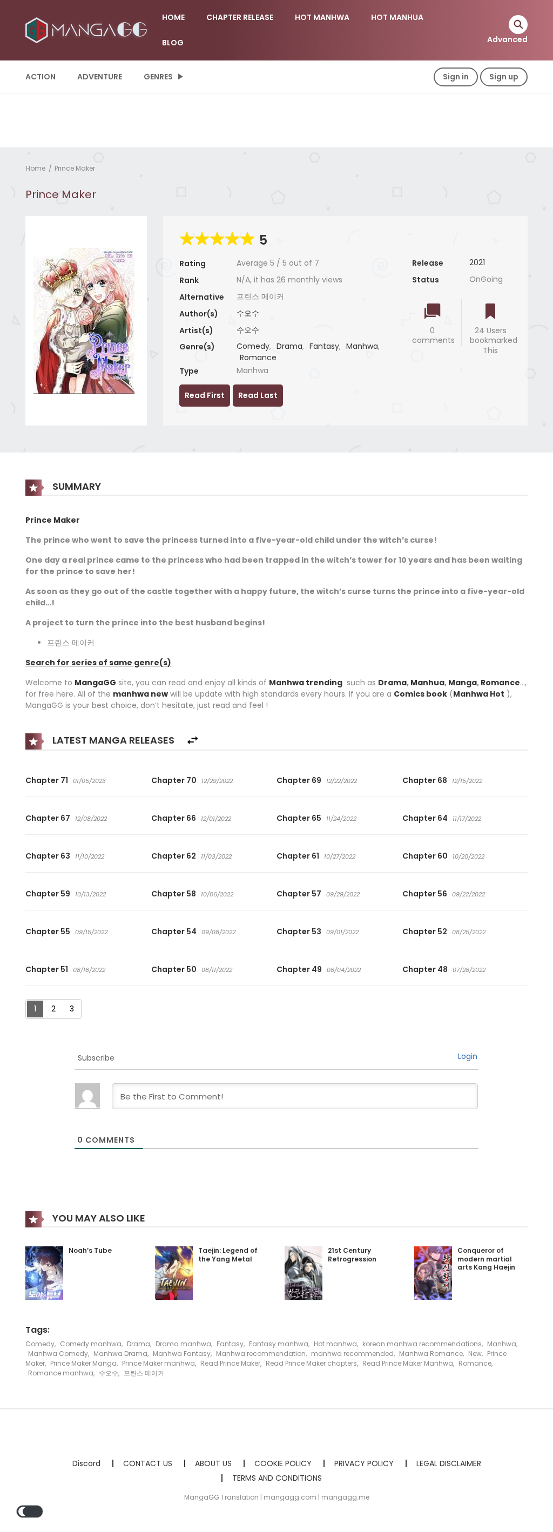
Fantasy (324, 346)
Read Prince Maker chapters (311, 1363)
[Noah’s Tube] (44, 1272)
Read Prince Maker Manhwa (407, 1363)
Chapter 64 (425, 818)
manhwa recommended (352, 1353)
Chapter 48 (425, 969)
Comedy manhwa (91, 1343)
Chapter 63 (47, 856)
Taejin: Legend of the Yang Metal (228, 1255)
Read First (205, 395)
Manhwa (362, 346)
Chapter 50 (174, 969)
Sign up (503, 76)
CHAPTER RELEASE (239, 17)
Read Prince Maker (230, 1363)
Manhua (427, 682)
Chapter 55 (47, 931)
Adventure (99, 76)
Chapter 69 (298, 780)
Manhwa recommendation (261, 1353)
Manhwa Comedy (58, 1353)
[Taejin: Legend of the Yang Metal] (174, 1272)
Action (40, 76)
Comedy (253, 346)
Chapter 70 (174, 780)
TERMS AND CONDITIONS (277, 1478)
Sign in (456, 76)
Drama (289, 346)
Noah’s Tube (90, 1250)
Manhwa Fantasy (182, 1353)
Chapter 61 (297, 856)
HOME (173, 17)
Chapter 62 (173, 856)
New (475, 1353)
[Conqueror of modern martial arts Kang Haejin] (433, 1272)
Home (35, 168)
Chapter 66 (173, 818)
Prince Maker (75, 168)
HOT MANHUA (397, 17)
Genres (158, 76)
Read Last (258, 395)
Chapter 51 (46, 969)
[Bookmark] (490, 312)
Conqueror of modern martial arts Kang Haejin (486, 1259)
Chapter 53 (298, 931)
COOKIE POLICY (283, 1463)
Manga (462, 682)
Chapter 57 (298, 893)
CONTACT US (147, 1463)
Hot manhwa (335, 1343)
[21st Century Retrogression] (303, 1272)
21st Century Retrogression (352, 1255)
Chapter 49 (299, 969)
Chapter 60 (425, 856)
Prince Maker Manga (83, 1363)
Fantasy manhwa (278, 1343)
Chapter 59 (47, 893)
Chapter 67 (47, 818)
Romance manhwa (60, 1373)
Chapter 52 (424, 931)
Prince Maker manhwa (158, 1363)
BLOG (173, 42)
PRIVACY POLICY (364, 1463)
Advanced (507, 39)
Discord (86, 1463)
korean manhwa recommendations (422, 1343)
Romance (258, 357)
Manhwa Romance (431, 1353)
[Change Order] (192, 741)
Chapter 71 (46, 780)
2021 (477, 262)
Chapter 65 (298, 818)
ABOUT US (213, 1463)
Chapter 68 (424, 780)
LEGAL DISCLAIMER (448, 1463)
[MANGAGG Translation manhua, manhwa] (88, 29)
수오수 (248, 313)
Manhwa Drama (120, 1353)
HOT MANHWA (322, 17)
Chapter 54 (174, 931)
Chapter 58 (173, 893)
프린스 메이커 (144, 1373)
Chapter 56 (424, 893)
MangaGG (95, 682)
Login (467, 1056)
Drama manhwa (183, 1343)
